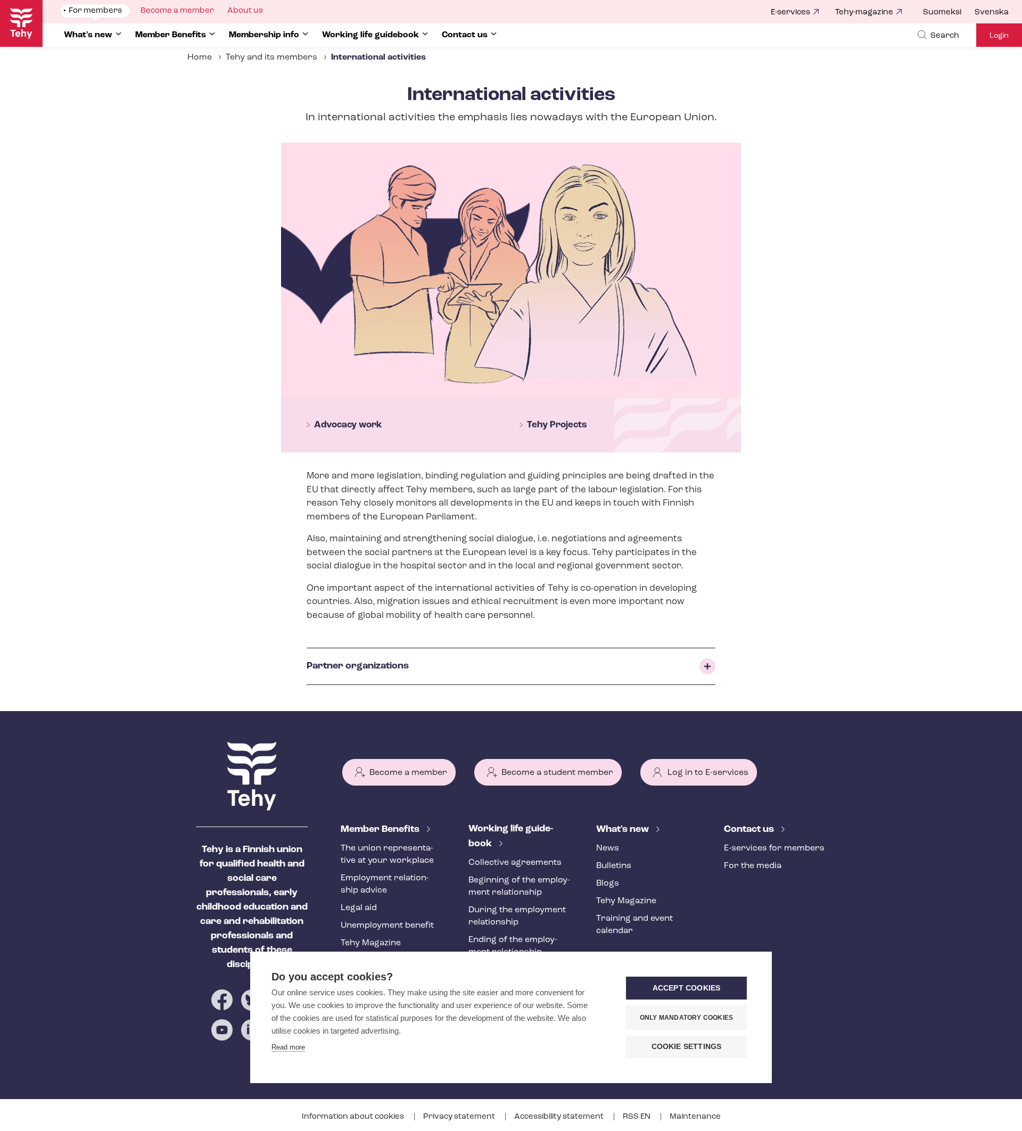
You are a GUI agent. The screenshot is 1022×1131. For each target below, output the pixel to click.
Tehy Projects (557, 425)
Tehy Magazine (371, 943)
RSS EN (637, 1117)
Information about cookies (354, 1117)
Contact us (750, 830)
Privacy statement (460, 1117)
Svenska (992, 12)
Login (999, 36)
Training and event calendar (634, 924)
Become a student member (557, 773)
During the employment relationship (517, 916)
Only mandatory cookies (686, 1017)
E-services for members (774, 848)
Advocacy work (348, 425)
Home (199, 57)
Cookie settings (687, 1047)
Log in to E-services (707, 773)
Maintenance (695, 1117)
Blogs (607, 883)
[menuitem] (949, 12)
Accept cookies (687, 988)
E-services (790, 12)
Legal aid (359, 908)
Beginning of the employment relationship (519, 886)
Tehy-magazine (864, 12)
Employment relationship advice (385, 884)
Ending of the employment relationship (512, 946)
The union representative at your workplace (387, 854)
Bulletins (613, 866)
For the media (752, 866)
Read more (288, 1047)
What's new (623, 830)
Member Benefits (381, 830)
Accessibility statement (559, 1117)
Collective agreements (515, 862)
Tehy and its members (271, 57)
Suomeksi (942, 12)
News (607, 848)
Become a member (408, 773)
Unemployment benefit (387, 925)
